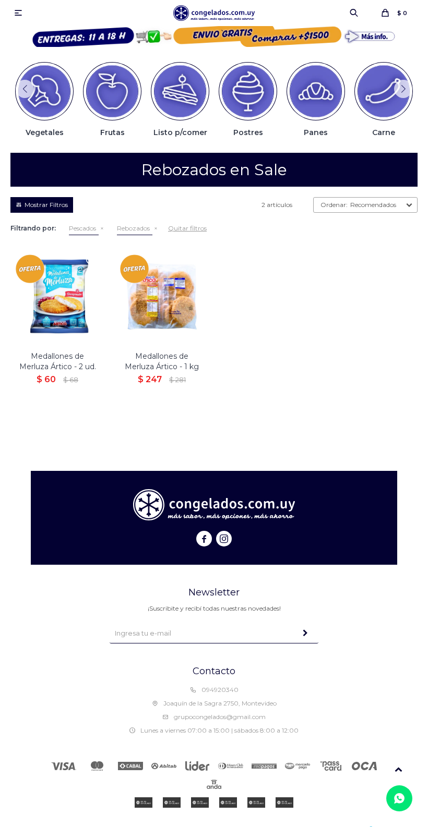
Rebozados (133, 228)
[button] (354, 13)
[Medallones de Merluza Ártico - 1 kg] (162, 296)
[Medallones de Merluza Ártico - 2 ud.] (57, 296)
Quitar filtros (187, 228)
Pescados (82, 228)
